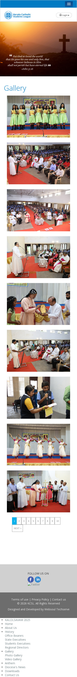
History (9, 632)
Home (9, 624)
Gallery (9, 651)
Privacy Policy (40, 599)
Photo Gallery (13, 655)
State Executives (15, 639)
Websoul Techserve (56, 609)
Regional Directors (17, 647)
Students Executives (17, 643)
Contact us (59, 599)
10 (57, 521)
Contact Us (12, 675)
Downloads (12, 671)
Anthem (10, 663)
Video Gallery (13, 659)
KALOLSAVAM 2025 (17, 620)
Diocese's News (15, 667)
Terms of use (19, 599)
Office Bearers (14, 635)
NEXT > (17, 528)
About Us (11, 628)
